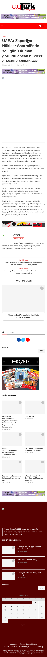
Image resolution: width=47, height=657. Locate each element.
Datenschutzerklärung (28, 644)
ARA (41, 351)
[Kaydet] (42, 288)
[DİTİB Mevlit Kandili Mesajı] (8, 563)
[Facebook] (20, 636)
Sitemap (40, 647)
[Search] (35, 26)
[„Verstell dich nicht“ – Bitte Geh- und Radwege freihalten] (35, 466)
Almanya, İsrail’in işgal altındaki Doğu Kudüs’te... (29, 548)
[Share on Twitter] (20, 140)
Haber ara (5, 347)
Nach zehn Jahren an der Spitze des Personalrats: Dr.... (11, 478)
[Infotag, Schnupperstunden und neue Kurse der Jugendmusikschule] (12, 439)
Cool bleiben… (30, 416)
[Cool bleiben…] (35, 407)
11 (11, 610)
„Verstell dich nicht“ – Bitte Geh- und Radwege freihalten (34, 478)
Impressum (14, 644)
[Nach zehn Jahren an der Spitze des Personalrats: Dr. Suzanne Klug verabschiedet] (12, 466)
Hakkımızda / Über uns (26, 647)
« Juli (22, 625)
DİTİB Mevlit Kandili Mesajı (27, 560)
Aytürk (17, 235)
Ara (41, 588)
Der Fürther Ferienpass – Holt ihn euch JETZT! (34, 449)
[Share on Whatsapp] (25, 140)
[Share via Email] (27, 140)
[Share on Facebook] (18, 140)
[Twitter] (23, 636)
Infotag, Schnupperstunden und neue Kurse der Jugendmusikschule (11, 451)
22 (35, 613)
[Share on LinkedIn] (23, 140)
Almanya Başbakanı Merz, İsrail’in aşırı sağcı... (30, 574)
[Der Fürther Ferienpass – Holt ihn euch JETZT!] (35, 439)
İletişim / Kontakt (10, 647)
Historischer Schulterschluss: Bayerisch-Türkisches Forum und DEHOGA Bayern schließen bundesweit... (10, 422)
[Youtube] (26, 636)
